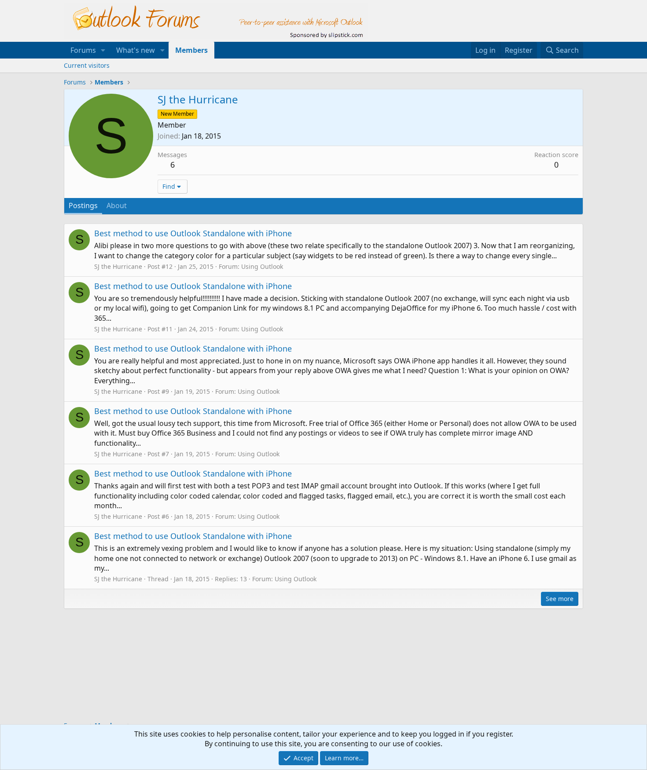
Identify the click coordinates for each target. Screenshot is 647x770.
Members (191, 50)
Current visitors (87, 65)
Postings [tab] (83, 205)
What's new (135, 50)
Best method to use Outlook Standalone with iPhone (193, 233)
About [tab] (117, 205)
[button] (103, 50)
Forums (83, 50)
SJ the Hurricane (118, 266)
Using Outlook (262, 266)
